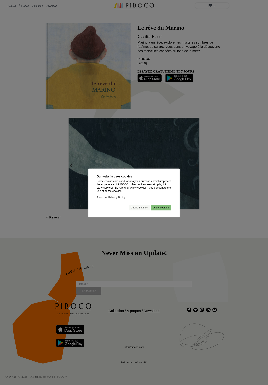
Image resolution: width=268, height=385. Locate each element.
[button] (124, 207)
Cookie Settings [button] (139, 207)
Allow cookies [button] (161, 207)
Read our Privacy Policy (111, 197)
